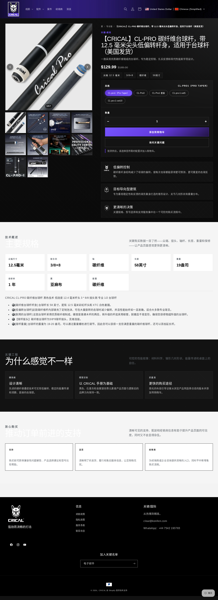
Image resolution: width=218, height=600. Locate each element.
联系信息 (80, 531)
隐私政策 (80, 519)
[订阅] (134, 563)
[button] (29, 9)
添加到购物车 (157, 132)
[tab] (15, 122)
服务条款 (80, 525)
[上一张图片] (10, 67)
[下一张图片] (87, 67)
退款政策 (80, 514)
